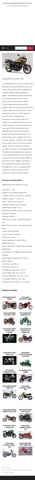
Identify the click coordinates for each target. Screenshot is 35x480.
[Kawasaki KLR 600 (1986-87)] (25, 447)
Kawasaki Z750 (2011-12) (9, 353)
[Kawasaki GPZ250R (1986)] (25, 301)
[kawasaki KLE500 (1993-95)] (10, 448)
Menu (7, 48)
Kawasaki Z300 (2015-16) (9, 426)
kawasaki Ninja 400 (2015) (25, 410)
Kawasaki (7, 468)
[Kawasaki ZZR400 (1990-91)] (25, 431)
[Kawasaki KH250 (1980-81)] (10, 389)
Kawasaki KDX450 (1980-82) (25, 387)
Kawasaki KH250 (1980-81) (9, 387)
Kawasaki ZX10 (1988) (25, 371)
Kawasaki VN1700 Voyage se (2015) (25, 354)
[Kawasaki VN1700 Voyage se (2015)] (25, 358)
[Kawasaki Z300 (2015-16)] (10, 429)
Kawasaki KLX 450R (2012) (25, 314)
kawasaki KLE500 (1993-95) (9, 445)
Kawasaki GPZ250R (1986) (25, 298)
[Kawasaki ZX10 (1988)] (25, 374)
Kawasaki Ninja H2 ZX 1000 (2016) (9, 330)
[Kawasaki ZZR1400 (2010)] (10, 374)
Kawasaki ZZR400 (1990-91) (25, 427)
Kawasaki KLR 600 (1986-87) (25, 444)
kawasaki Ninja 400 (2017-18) (9, 314)
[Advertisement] (17, 27)
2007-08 (7, 470)
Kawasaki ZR (21, 470)
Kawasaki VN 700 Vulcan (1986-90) (25, 330)
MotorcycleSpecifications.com (17, 3)
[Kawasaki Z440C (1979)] (10, 301)
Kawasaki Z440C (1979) (9, 298)
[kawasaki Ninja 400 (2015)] (25, 413)
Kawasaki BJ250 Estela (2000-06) (9, 410)
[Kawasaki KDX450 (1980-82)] (25, 391)
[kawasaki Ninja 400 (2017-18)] (10, 316)
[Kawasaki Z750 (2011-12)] (10, 356)
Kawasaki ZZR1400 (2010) (9, 371)
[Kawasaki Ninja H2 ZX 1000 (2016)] (10, 334)
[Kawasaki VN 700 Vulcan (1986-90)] (25, 334)
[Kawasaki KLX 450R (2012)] (25, 316)
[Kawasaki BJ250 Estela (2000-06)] (10, 413)
